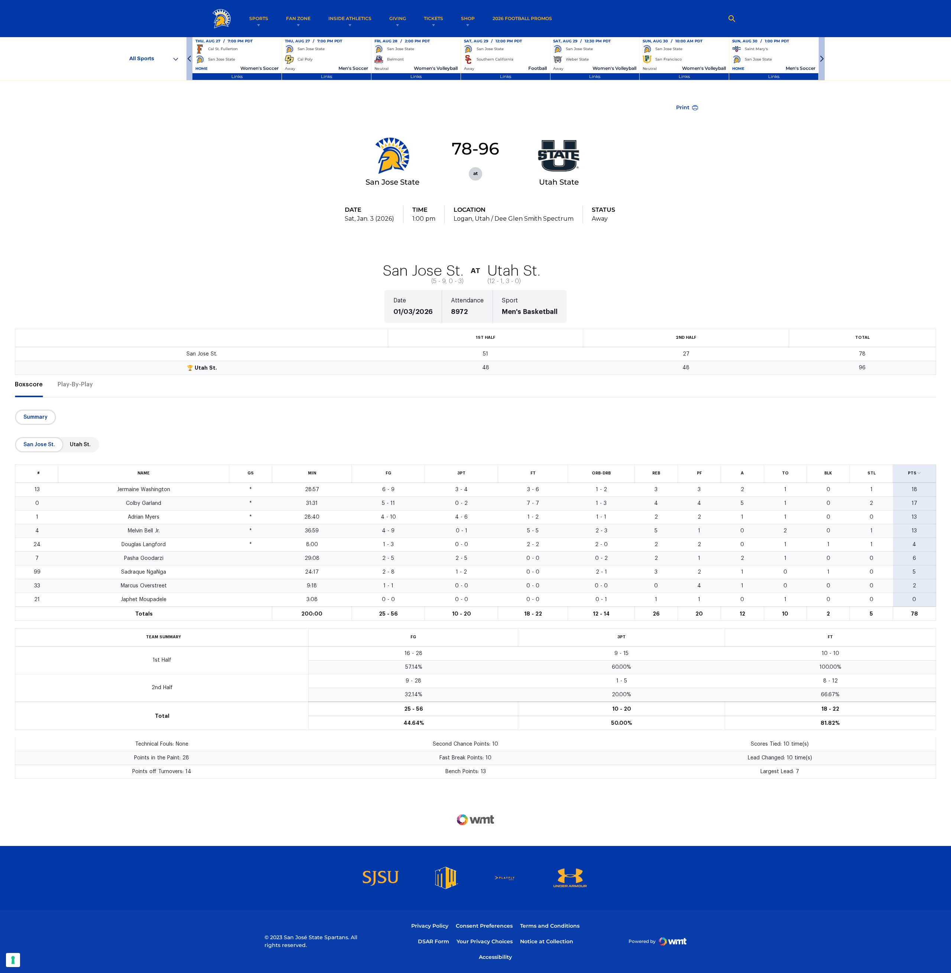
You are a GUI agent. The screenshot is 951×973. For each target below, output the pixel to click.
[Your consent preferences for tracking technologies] (13, 960)
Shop (468, 18)
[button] (189, 58)
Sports (258, 18)
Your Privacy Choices (485, 941)
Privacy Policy (429, 925)
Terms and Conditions (550, 925)
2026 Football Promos (522, 18)
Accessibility (495, 956)
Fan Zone (298, 18)
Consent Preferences (484, 925)
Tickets (433, 18)
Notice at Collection (546, 941)
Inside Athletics (349, 18)
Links (237, 76)
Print (682, 107)
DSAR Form (433, 941)
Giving (397, 18)
